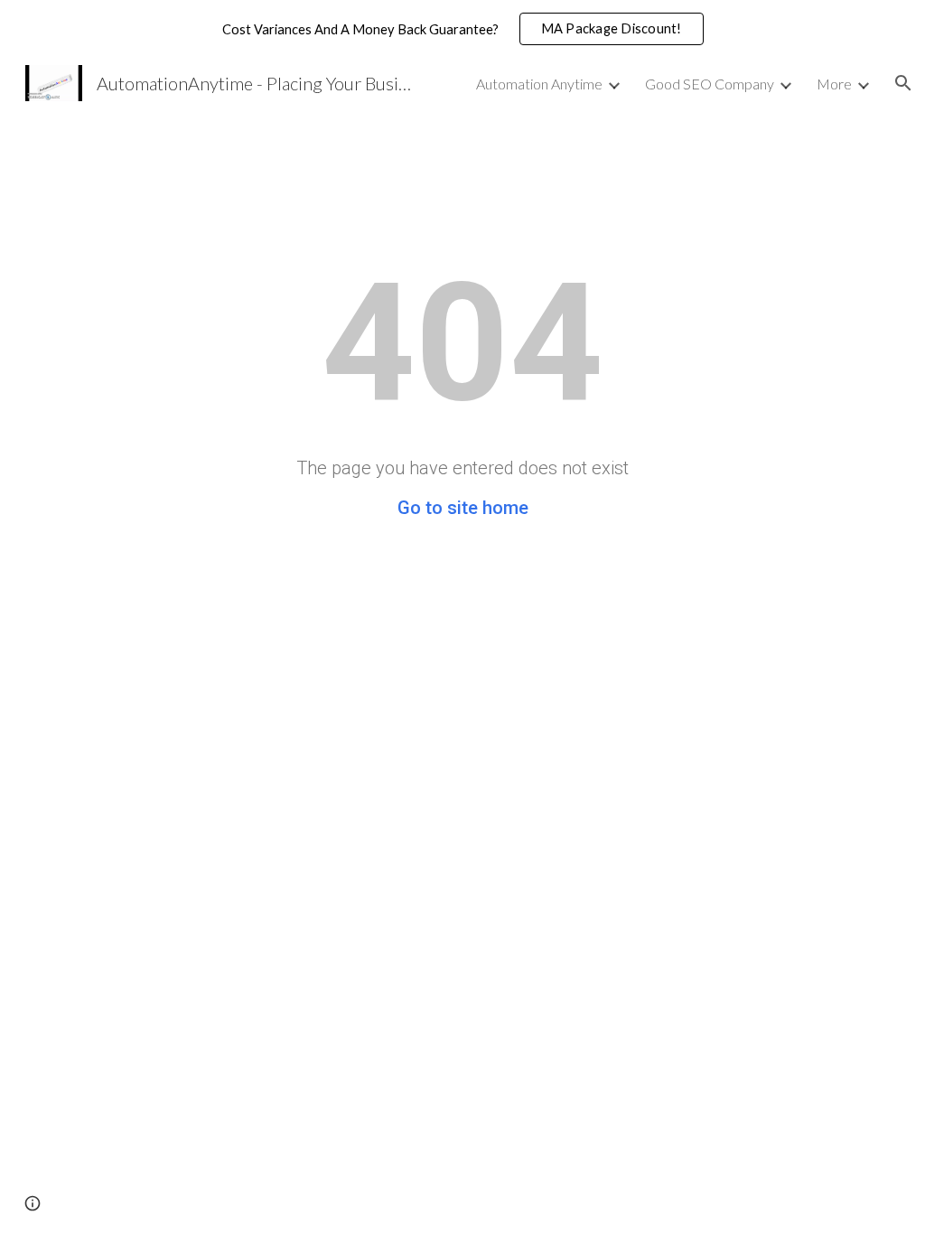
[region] (462, 29)
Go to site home (462, 508)
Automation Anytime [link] (539, 83)
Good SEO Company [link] (709, 83)
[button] (903, 83)
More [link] (834, 83)
